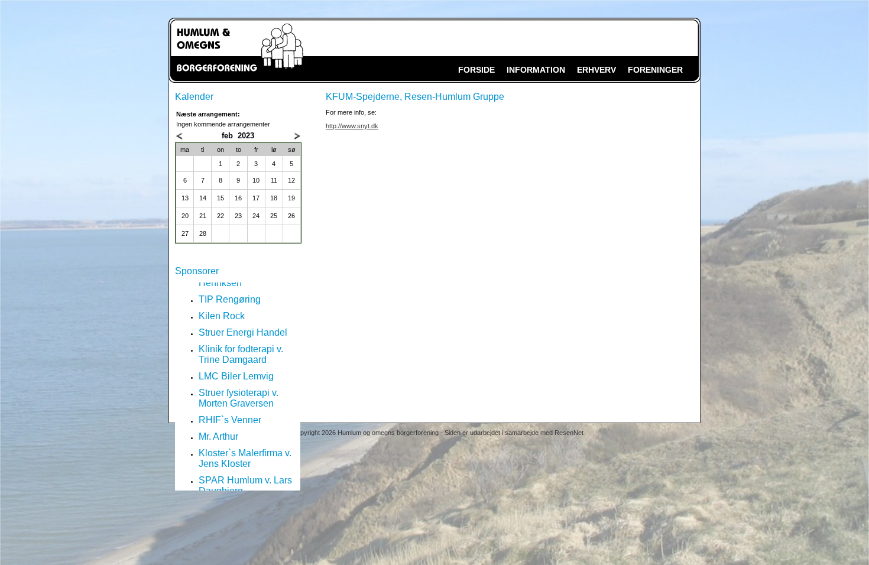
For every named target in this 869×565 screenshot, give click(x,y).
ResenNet (569, 432)
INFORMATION (536, 69)
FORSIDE (476, 69)
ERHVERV (596, 69)
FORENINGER (655, 69)
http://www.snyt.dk (352, 125)
